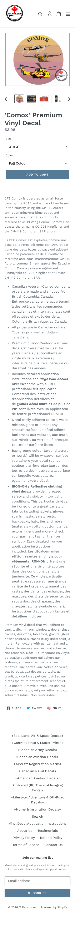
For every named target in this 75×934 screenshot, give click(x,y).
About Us (24, 831)
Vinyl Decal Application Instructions (37, 824)
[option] (19, 99)
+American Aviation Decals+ (37, 778)
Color (9, 155)
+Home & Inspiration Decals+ (37, 809)
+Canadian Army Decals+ (37, 750)
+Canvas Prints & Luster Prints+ (37, 743)
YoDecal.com (27, 907)
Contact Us (53, 845)
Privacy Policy (24, 838)
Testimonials (48, 831)
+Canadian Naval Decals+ (37, 771)
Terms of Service (25, 845)
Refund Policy (51, 838)
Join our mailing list (37, 857)
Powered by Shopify (54, 907)
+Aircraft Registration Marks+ (38, 764)
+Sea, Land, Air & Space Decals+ (37, 736)
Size (8, 138)
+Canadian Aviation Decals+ (37, 757)
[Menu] (67, 13)
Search (37, 816)
